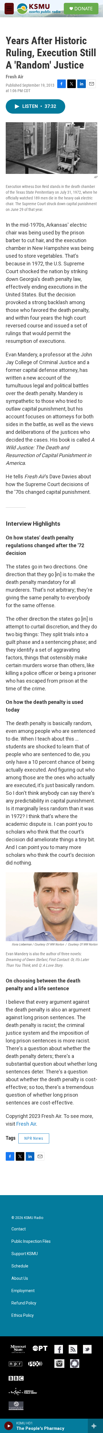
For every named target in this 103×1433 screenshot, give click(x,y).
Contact (18, 1229)
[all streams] (95, 1426)
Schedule (19, 1266)
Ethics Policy (22, 1315)
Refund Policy (23, 1303)
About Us (19, 1278)
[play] (8, 1426)
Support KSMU (24, 1254)
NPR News (33, 1138)
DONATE (83, 8)
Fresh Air (26, 1124)
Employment (23, 1291)
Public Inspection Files (31, 1241)
